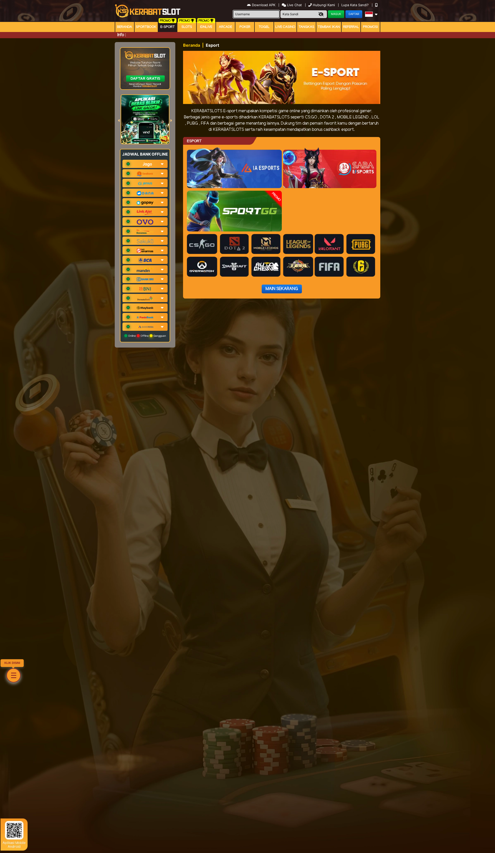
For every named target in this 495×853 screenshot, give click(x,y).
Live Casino (285, 27)
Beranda (124, 27)
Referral (351, 27)
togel (264, 27)
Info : (121, 35)
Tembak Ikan (329, 27)
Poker (245, 27)
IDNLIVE (206, 27)
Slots (187, 27)
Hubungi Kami (324, 5)
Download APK (263, 5)
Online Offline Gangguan (146, 335)
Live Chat (294, 5)
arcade (225, 27)
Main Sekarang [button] (282, 288)
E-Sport (167, 27)
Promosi (370, 27)
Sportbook (146, 27)
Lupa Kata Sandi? (355, 5)
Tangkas (306, 27)
